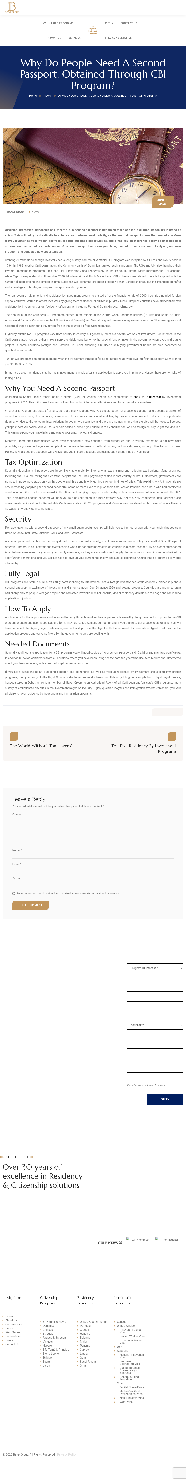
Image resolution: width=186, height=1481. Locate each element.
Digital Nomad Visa (132, 1387)
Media (109, 23)
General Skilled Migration (129, 1378)
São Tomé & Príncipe (56, 1349)
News (35, 212)
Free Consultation (118, 37)
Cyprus (84, 1349)
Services (74, 37)
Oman (83, 1365)
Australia (122, 1351)
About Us (54, 37)
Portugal (85, 1326)
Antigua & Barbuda (54, 1337)
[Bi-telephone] (178, 24)
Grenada (48, 1330)
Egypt (46, 1361)
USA (119, 1347)
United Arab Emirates (93, 1322)
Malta (83, 1341)
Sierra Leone (51, 1353)
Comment (20, 814)
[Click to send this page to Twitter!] (163, 712)
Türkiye (47, 1357)
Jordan (47, 1365)
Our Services (13, 1324)
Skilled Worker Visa (132, 1336)
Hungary (85, 1334)
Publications (13, 1336)
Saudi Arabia (88, 1361)
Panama (85, 1345)
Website (17, 878)
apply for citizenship (147, 397)
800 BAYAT (116, 1159)
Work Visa (126, 1402)
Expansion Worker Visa (131, 1341)
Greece (84, 1330)
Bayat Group (16, 212)
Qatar (83, 1357)
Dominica (48, 1326)
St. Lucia (48, 1334)
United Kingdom (127, 1326)
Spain (120, 1383)
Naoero (47, 1345)
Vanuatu (48, 1341)
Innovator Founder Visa (131, 1331)
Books (9, 1328)
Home (9, 1316)
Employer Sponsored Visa (130, 1362)
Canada (121, 1322)
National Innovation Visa (132, 1356)
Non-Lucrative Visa (132, 1398)
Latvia (84, 1353)
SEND (165, 1099)
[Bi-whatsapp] (178, 35)
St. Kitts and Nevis (54, 1322)
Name (17, 850)
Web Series (12, 1332)
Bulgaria (85, 1337)
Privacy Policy (67, 1454)
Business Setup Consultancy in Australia (130, 1370)
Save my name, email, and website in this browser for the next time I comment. (68, 893)
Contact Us (128, 23)
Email (16, 864)
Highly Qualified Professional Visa (131, 1392)
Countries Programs (58, 23)
